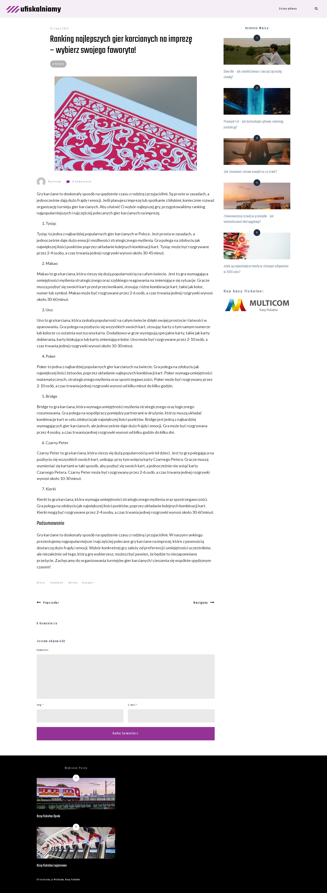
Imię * (40, 705)
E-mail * (132, 705)
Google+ (88, 583)
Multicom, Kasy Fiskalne (67, 880)
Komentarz (43, 650)
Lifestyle (58, 64)
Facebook (56, 583)
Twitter (73, 583)
